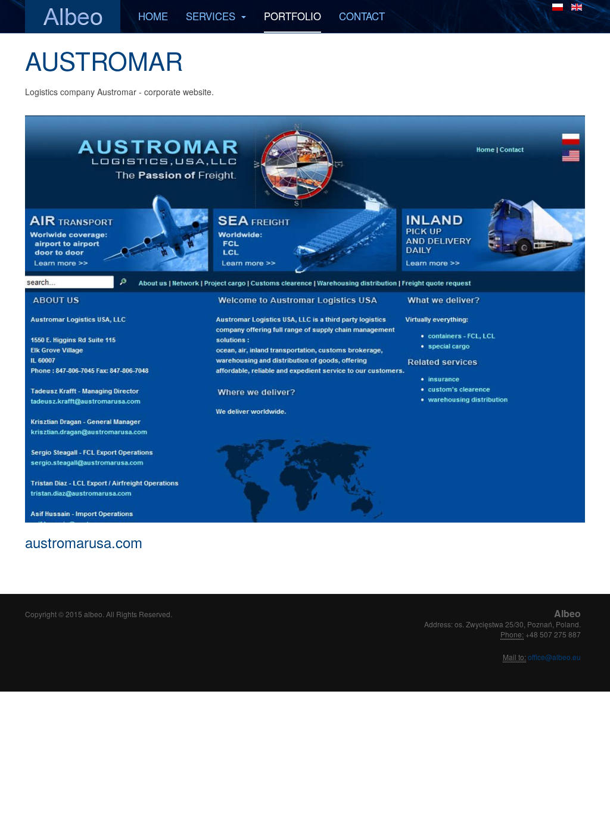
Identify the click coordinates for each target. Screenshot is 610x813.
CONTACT (362, 16)
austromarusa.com (83, 541)
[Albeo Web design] (72, 16)
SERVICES (212, 16)
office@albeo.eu (553, 657)
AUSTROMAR (104, 60)
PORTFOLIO (292, 16)
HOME (153, 16)
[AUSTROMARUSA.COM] (305, 319)
